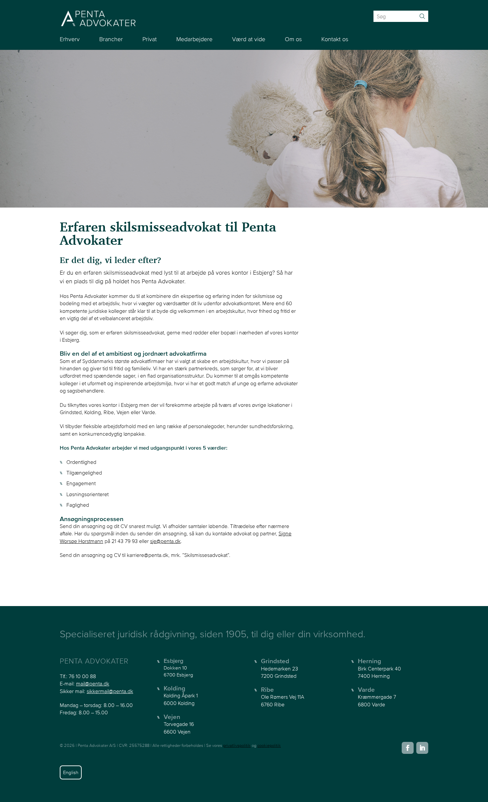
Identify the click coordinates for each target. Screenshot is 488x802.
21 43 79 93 (125, 541)
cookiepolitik (269, 745)
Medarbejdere (194, 39)
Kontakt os (334, 39)
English (70, 772)
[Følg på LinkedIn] (422, 748)
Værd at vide (248, 39)
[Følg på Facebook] (408, 748)
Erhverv (70, 39)
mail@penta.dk (92, 683)
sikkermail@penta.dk (110, 691)
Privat (149, 39)
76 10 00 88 (82, 676)
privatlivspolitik (237, 745)
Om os (293, 39)
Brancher (111, 39)
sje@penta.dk (165, 541)
